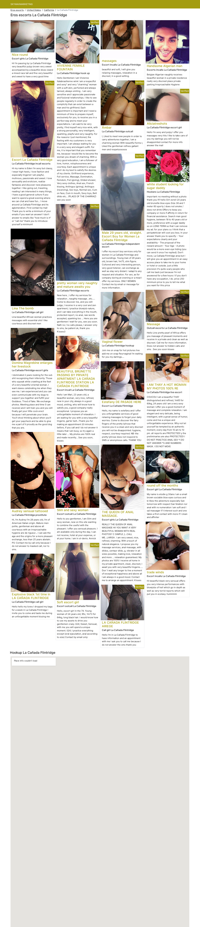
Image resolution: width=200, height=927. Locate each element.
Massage (153, 324)
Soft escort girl (68, 602)
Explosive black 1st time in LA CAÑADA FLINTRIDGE (31, 596)
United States (34, 10)
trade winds (155, 572)
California (49, 10)
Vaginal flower (112, 341)
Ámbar (107, 127)
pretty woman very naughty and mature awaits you (77, 284)
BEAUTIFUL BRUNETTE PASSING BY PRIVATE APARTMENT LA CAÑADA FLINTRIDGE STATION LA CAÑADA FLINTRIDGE (76, 379)
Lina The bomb (23, 308)
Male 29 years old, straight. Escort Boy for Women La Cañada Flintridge (122, 236)
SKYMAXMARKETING (22, 4)
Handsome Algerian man (164, 66)
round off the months (162, 485)
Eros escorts (17, 10)
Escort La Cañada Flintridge (32, 159)
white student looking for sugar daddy (165, 186)
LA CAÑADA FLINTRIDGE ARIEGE (120, 624)
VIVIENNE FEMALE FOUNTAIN (71, 67)
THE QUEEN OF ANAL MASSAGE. (118, 514)
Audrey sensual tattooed (30, 511)
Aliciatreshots (157, 123)
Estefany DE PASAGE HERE (121, 402)
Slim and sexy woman (72, 510)
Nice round (20, 54)
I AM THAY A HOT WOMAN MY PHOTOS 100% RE (166, 386)
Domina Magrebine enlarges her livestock (32, 364)
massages (109, 61)
